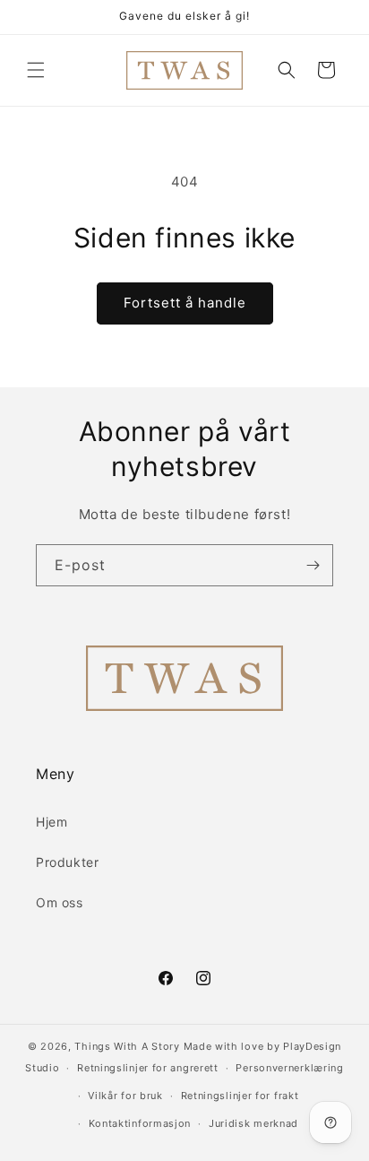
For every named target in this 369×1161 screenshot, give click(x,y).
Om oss (59, 902)
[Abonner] (312, 565)
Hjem (51, 821)
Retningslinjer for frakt (240, 1095)
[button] (36, 70)
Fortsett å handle (185, 302)
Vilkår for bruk (125, 1095)
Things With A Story (126, 1046)
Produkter (67, 862)
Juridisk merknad (253, 1123)
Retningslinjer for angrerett (148, 1067)
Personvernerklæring (289, 1067)
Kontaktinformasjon (140, 1123)
